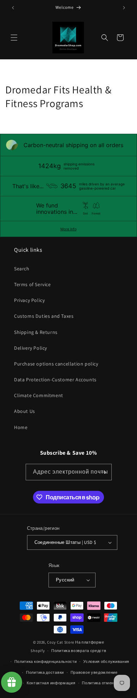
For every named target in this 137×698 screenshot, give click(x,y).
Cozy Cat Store (60, 642)
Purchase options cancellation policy (56, 364)
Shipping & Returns (36, 332)
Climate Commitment (38, 395)
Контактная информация (51, 682)
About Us (24, 411)
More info (68, 229)
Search (22, 268)
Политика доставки (45, 672)
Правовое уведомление (94, 672)
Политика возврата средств (78, 650)
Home (20, 427)
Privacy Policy (29, 300)
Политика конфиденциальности (45, 661)
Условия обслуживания (106, 661)
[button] (14, 37)
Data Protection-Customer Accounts (55, 379)
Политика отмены (99, 682)
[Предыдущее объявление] (13, 7)
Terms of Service (32, 284)
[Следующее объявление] (124, 7)
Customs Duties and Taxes (43, 316)
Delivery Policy (30, 348)
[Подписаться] (103, 472)
